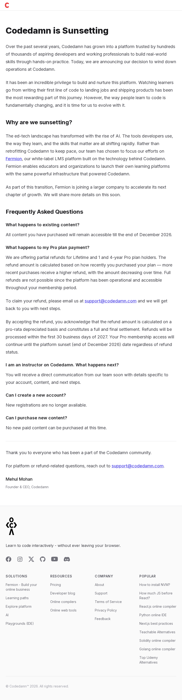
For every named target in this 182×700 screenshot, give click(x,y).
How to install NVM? (154, 585)
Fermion (14, 158)
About (99, 585)
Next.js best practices (156, 623)
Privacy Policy (106, 610)
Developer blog (62, 593)
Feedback (103, 619)
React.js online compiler (157, 606)
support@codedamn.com (110, 300)
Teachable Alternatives (157, 632)
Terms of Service (108, 602)
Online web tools (63, 610)
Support (101, 593)
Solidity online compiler (157, 640)
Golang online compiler (157, 649)
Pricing (55, 585)
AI (7, 615)
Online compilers (63, 602)
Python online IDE (153, 615)
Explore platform (19, 606)
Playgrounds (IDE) (20, 623)
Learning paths (17, 598)
